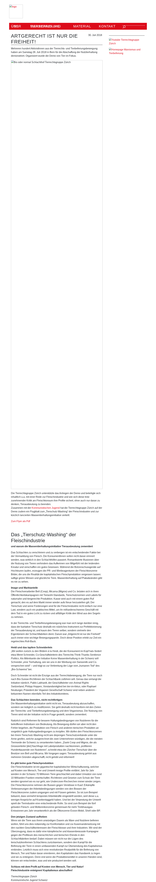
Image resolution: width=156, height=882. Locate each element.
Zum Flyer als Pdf (20, 521)
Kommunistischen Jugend (46, 508)
